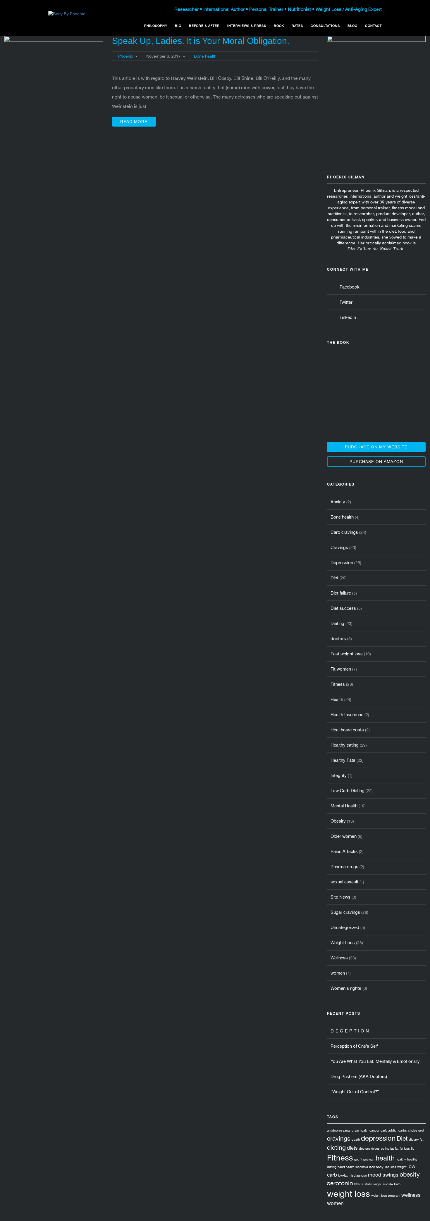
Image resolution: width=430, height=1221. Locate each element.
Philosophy (155, 25)
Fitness (338, 684)
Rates (297, 25)
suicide (388, 1184)
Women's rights (346, 988)
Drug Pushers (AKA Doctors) (359, 1076)
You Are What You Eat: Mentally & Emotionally (375, 1061)
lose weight (398, 1167)
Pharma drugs (344, 866)
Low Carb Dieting (347, 790)
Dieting (337, 623)
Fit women (341, 668)
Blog (352, 25)
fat (396, 1148)
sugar (377, 1184)
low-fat (343, 1175)
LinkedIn (346, 317)
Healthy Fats (343, 760)
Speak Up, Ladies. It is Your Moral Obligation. (200, 41)
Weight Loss (343, 942)
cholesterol (416, 1130)
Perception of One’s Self (354, 1046)
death (356, 1139)
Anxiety (338, 501)
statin (368, 1184)
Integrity (339, 775)
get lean (368, 1159)
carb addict (389, 1130)
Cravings (339, 547)
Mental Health (344, 805)
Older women (344, 836)
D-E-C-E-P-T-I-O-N (350, 1030)
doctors (338, 638)
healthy (401, 1159)
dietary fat (416, 1139)
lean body (376, 1167)
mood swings (383, 1175)
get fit (358, 1159)
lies (387, 1167)
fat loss (405, 1148)
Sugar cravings (345, 912)
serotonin (340, 1183)
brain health (360, 1130)
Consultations (325, 25)
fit (412, 1148)
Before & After (204, 25)
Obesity (338, 820)
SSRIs (358, 1184)
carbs (402, 1130)
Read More (133, 121)
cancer (374, 1130)
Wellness (339, 957)
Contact (373, 25)
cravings (338, 1138)
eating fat (387, 1148)
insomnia (361, 1167)
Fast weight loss (347, 653)
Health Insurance (347, 714)
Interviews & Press (246, 25)
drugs (375, 1148)
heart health (346, 1167)
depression (378, 1138)
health (385, 1158)
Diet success (343, 608)
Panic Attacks (344, 851)
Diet (334, 577)
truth (397, 1184)
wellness (411, 1195)
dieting (336, 1147)
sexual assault (344, 881)
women (338, 972)
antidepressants (338, 1130)
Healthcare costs (347, 729)
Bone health (205, 56)
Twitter (344, 302)
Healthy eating (345, 744)
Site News (340, 896)
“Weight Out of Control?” (355, 1091)
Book (279, 25)
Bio (178, 25)
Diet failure (341, 592)
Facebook (348, 286)
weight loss (348, 1193)
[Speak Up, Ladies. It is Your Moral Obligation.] (53, 72)
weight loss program (385, 1195)
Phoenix (125, 56)
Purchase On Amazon (376, 461)
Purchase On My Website (376, 447)
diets (352, 1148)
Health (337, 699)
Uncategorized (345, 927)
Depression (342, 562)
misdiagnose (358, 1175)
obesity (410, 1174)
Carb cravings (344, 532)
